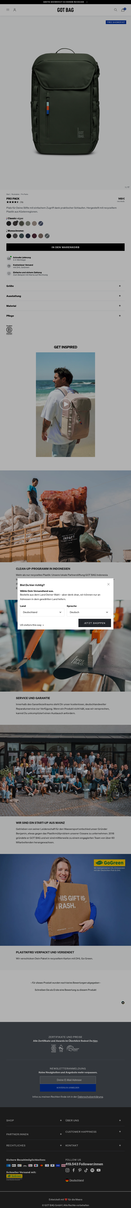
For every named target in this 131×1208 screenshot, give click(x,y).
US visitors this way (31, 625)
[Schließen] (108, 584)
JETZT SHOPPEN (94, 623)
